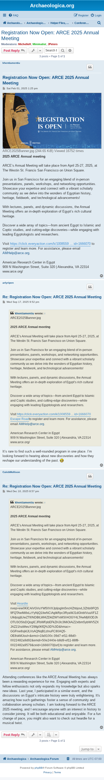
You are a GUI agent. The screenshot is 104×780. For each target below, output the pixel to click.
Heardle (22, 603)
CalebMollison (11, 472)
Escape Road (19, 419)
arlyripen (8, 282)
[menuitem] (13, 15)
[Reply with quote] (90, 67)
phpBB (39, 767)
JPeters (53, 44)
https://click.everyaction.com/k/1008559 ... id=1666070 (50, 244)
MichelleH (24, 44)
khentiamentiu (11, 63)
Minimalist (39, 44)
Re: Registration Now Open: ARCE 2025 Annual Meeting (52, 297)
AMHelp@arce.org (16, 253)
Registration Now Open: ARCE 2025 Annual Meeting (50, 35)
